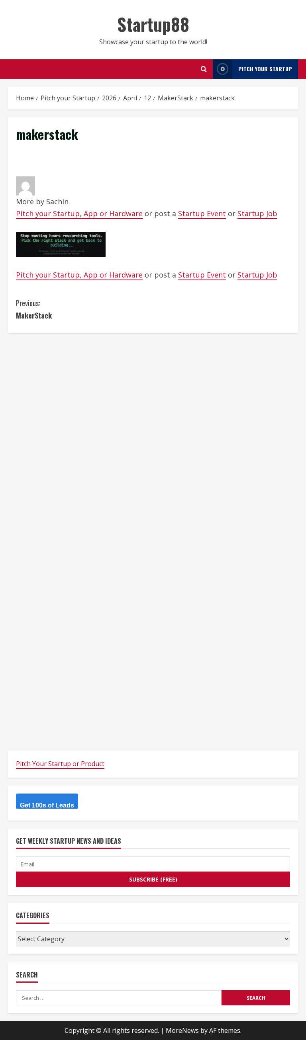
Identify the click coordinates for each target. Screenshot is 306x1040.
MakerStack (34, 309)
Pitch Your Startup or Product (60, 763)
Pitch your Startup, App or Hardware (79, 213)
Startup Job (257, 213)
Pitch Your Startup (265, 69)
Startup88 (153, 24)
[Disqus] (153, 440)
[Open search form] (204, 69)
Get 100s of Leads (47, 805)
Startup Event (202, 213)
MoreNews (182, 1030)
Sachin (57, 201)
